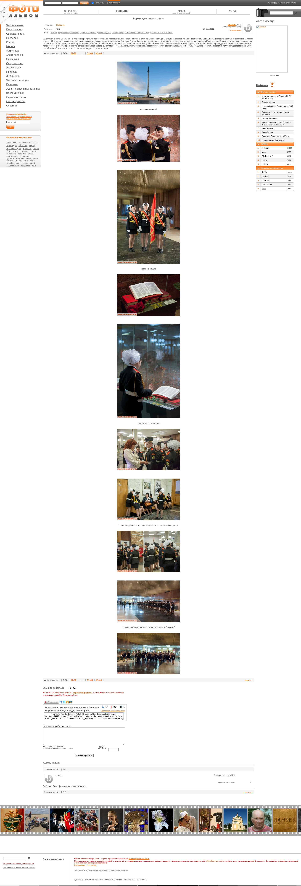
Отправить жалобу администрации (18, 864)
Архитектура (13, 67)
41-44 (99, 53)
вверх (248, 680)
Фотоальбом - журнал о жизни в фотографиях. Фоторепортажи (19, 117)
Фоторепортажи (268, 92)
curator (232, 24)
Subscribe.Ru (20, 114)
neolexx (265, 176)
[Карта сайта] (4, 16)
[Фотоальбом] (23, 12)
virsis (264, 152)
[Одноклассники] (67, 702)
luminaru (265, 148)
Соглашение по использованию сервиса (19, 867)
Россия (10, 42)
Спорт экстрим (14, 63)
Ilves (264, 188)
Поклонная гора (119, 33)
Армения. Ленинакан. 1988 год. (276, 136)
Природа (11, 71)
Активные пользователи (272, 168)
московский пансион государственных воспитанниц (150, 33)
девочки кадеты (104, 33)
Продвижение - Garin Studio (85, 865)
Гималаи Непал (269, 102)
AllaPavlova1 (267, 156)
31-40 (90, 53)
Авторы (264, 144)
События (11, 105)
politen (265, 164)
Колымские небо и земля (273, 140)
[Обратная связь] (4, 12)
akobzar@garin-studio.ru (139, 859)
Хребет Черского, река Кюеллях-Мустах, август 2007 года (276, 123)
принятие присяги (88, 33)
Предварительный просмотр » (113, 711)
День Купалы (268, 128)
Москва (10, 46)
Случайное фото (16, 97)
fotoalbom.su (212, 861)
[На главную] (4, 7)
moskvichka (267, 184)
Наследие (12, 38)
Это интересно (15, 55)
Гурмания (12, 84)
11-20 (73, 53)
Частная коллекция (17, 80)
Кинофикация (14, 29)
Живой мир (12, 76)
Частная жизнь (15, 25)
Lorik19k (265, 180)
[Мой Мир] (70, 702)
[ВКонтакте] (61, 702)
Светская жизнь (15, 33)
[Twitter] (64, 702)
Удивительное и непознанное (23, 88)
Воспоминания (15, 93)
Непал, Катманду (269, 118)
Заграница (12, 50)
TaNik (264, 172)
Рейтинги (262, 85)
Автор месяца (265, 21)
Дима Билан (267, 132)
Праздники (12, 59)
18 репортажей (235, 30)
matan (264, 160)
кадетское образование (68, 33)
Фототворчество (15, 101)
